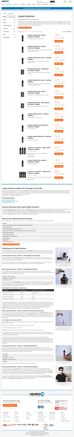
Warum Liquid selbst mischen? (8, 199)
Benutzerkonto (63, 418)
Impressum (27, 434)
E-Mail (27, 416)
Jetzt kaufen (59, 41)
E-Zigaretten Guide (6, 420)
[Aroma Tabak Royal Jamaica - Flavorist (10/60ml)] (23, 49)
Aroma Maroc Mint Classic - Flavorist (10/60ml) (37, 92)
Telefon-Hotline (29, 414)
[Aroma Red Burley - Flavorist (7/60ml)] (23, 128)
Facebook (28, 418)
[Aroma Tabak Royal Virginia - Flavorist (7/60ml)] (23, 163)
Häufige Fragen (40, 414)
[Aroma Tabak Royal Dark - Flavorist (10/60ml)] (23, 83)
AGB (48, 434)
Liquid (16, 414)
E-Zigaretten (17, 416)
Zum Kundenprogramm (10, 405)
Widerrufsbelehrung (42, 434)
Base (23, 251)
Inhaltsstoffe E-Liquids (42, 416)
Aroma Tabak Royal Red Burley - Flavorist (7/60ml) (38, 126)
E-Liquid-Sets (17, 420)
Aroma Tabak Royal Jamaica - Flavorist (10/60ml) (37, 47)
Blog (4, 418)
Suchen (52, 1)
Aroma (49, 272)
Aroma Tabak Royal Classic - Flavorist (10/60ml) (37, 36)
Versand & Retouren (6, 416)
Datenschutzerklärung (34, 434)
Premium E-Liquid (41, 420)
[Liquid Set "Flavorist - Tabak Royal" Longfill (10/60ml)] (23, 175)
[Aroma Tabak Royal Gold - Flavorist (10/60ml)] (23, 61)
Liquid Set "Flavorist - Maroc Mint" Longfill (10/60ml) (39, 148)
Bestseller (16, 418)
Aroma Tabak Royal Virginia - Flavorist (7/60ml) (37, 161)
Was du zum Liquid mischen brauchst (10, 201)
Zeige (34, 31)
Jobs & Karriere (52, 414)
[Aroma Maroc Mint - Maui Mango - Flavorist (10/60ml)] (23, 106)
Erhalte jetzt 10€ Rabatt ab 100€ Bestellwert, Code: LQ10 (37, 8)
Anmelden (65, 1)
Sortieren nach (21, 31)
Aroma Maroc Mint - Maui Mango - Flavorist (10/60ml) (39, 103)
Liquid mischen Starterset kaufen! (11, 244)
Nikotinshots (38, 281)
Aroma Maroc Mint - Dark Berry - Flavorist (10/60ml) (38, 69)
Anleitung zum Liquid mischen (8, 202)
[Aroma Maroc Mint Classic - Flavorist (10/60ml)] (23, 94)
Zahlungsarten (5, 414)
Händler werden (52, 418)
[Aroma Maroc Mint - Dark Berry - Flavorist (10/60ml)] (23, 72)
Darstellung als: (64, 31)
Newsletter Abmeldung (65, 420)
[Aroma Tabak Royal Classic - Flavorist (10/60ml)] (23, 38)
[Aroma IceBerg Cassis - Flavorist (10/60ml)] (23, 117)
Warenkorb (70, 1)
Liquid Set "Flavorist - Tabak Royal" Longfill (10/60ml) (39, 172)
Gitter (71, 31)
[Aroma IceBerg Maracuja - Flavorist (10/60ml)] (23, 139)
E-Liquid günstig (41, 418)
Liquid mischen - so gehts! (25, 27)
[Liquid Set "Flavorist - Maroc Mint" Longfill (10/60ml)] (23, 151)
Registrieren (63, 414)
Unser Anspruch (52, 416)
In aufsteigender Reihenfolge (31, 31)
